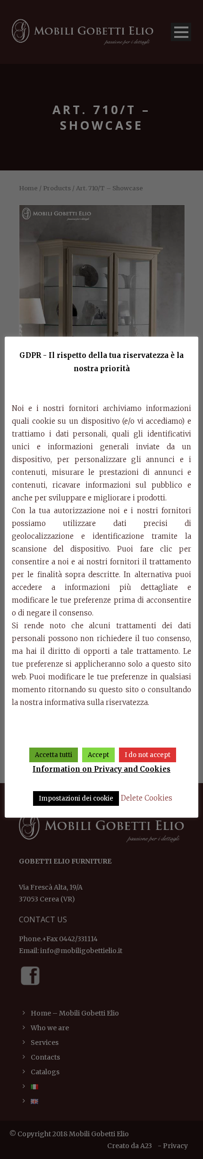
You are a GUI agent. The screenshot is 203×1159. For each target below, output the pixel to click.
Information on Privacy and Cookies (101, 769)
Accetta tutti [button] (53, 755)
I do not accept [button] (147, 755)
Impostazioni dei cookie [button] (76, 798)
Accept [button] (98, 755)
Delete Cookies (146, 797)
